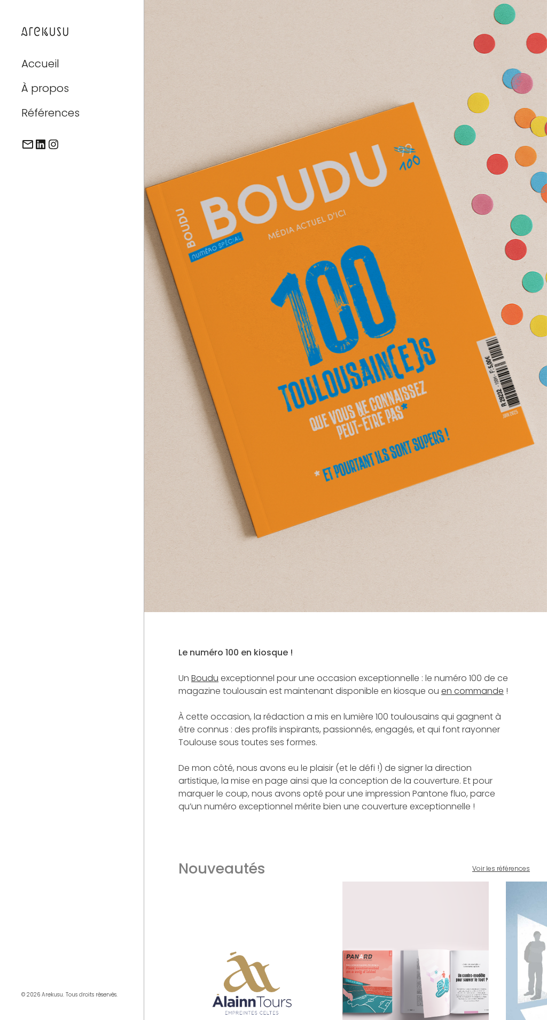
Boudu (204, 678)
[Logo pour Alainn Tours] (251, 976)
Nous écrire (27, 144)
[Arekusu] (45, 30)
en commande (472, 691)
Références (50, 112)
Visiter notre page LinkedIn (40, 144)
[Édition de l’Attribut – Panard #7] (415, 976)
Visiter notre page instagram (53, 144)
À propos (45, 88)
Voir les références (501, 868)
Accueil (40, 63)
